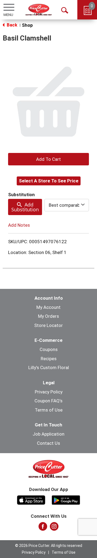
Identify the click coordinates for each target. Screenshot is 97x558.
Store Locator (48, 325)
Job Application (48, 434)
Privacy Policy (49, 392)
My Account (48, 307)
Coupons (49, 349)
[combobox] (67, 205)
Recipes (49, 358)
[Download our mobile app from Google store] (66, 499)
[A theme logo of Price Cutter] (38, 10)
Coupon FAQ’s (48, 400)
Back (11, 25)
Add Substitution (25, 207)
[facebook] (43, 528)
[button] (48, 159)
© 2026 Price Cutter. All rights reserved (48, 545)
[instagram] (54, 528)
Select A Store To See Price (48, 180)
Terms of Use (49, 410)
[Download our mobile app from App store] (31, 499)
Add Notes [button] (19, 225)
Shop (27, 25)
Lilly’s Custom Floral (48, 367)
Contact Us (48, 443)
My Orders (48, 316)
